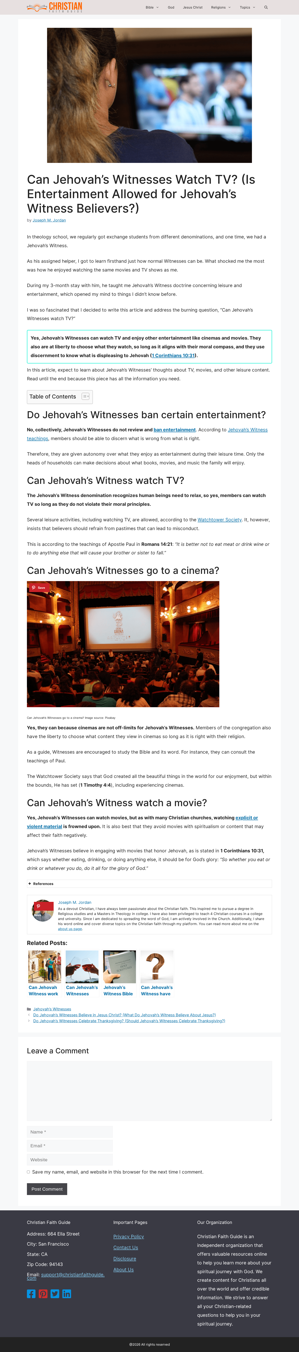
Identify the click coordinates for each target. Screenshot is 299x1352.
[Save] (39, 587)
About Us (123, 1269)
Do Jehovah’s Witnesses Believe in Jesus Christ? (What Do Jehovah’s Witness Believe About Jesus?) (124, 1015)
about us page (70, 929)
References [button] (43, 883)
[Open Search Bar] (266, 7)
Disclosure (124, 1258)
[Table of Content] (85, 396)
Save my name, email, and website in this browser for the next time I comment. (118, 1172)
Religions (218, 7)
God (171, 7)
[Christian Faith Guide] (54, 7)
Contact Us (125, 1247)
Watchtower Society (220, 519)
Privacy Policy (128, 1236)
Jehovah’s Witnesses (52, 1009)
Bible (150, 7)
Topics (245, 7)
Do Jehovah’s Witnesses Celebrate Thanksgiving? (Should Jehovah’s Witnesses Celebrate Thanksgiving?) (129, 1021)
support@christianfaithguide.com (66, 1276)
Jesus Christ (192, 7)
